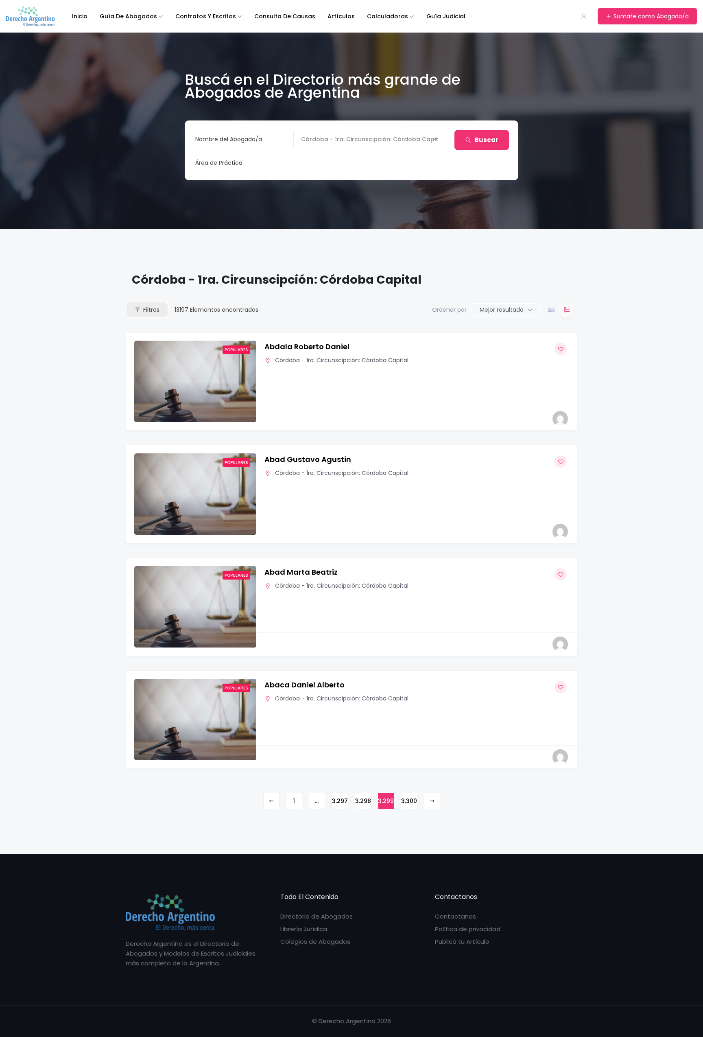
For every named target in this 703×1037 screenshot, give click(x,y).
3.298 (363, 801)
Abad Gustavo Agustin (307, 459)
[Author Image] (560, 419)
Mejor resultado (502, 310)
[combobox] (316, 163)
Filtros (151, 310)
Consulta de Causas (284, 16)
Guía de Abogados (128, 16)
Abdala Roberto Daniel (306, 346)
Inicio (79, 16)
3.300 (409, 801)
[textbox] (218, 163)
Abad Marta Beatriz (301, 572)
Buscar (486, 140)
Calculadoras (387, 16)
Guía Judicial (445, 16)
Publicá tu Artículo (462, 941)
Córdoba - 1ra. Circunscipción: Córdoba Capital (341, 360)
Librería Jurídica (303, 929)
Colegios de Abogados (315, 941)
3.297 (340, 801)
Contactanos (455, 916)
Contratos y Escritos (205, 16)
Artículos (341, 16)
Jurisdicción (317, 139)
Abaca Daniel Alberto (304, 685)
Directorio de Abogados (316, 916)
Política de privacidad (467, 929)
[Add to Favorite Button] (561, 349)
